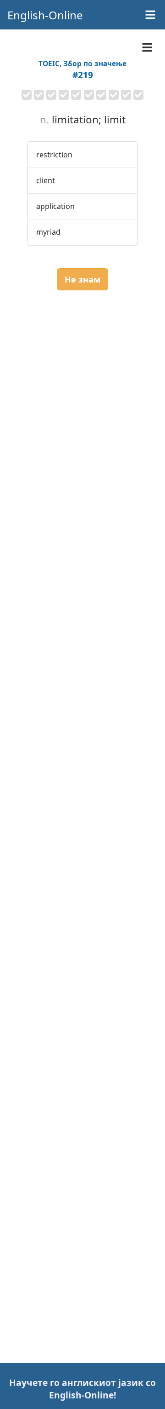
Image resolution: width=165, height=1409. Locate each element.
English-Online (45, 15)
